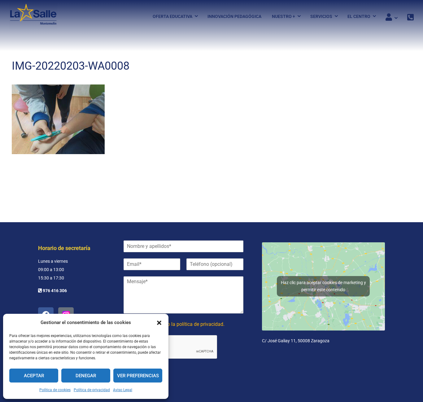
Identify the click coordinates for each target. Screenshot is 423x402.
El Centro (358, 16)
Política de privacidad (92, 390)
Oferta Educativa (172, 16)
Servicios (321, 16)
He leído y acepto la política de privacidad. (179, 324)
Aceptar (34, 375)
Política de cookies (55, 390)
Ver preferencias (138, 375)
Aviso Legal (122, 390)
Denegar (86, 375)
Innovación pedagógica (234, 16)
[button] (159, 323)
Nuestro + (283, 16)
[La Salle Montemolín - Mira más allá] (33, 16)
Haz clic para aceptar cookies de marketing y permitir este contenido (323, 286)
